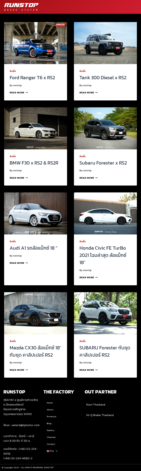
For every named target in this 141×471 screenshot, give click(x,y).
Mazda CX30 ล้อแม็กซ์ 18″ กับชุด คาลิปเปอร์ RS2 (35, 351)
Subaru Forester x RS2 (103, 162)
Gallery (51, 430)
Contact (51, 444)
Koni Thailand (95, 404)
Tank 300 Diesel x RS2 (102, 77)
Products (51, 416)
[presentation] (35, 43)
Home (50, 402)
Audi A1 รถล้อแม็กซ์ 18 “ (33, 248)
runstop (17, 85)
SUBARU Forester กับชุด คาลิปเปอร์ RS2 (104, 351)
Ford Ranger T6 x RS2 (32, 77)
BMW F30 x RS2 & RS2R (34, 162)
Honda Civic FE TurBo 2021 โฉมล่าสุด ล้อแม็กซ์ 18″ (102, 255)
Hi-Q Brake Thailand (100, 415)
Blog (49, 423)
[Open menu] (134, 6)
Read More (19, 92)
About (50, 409)
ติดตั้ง (13, 71)
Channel (51, 437)
